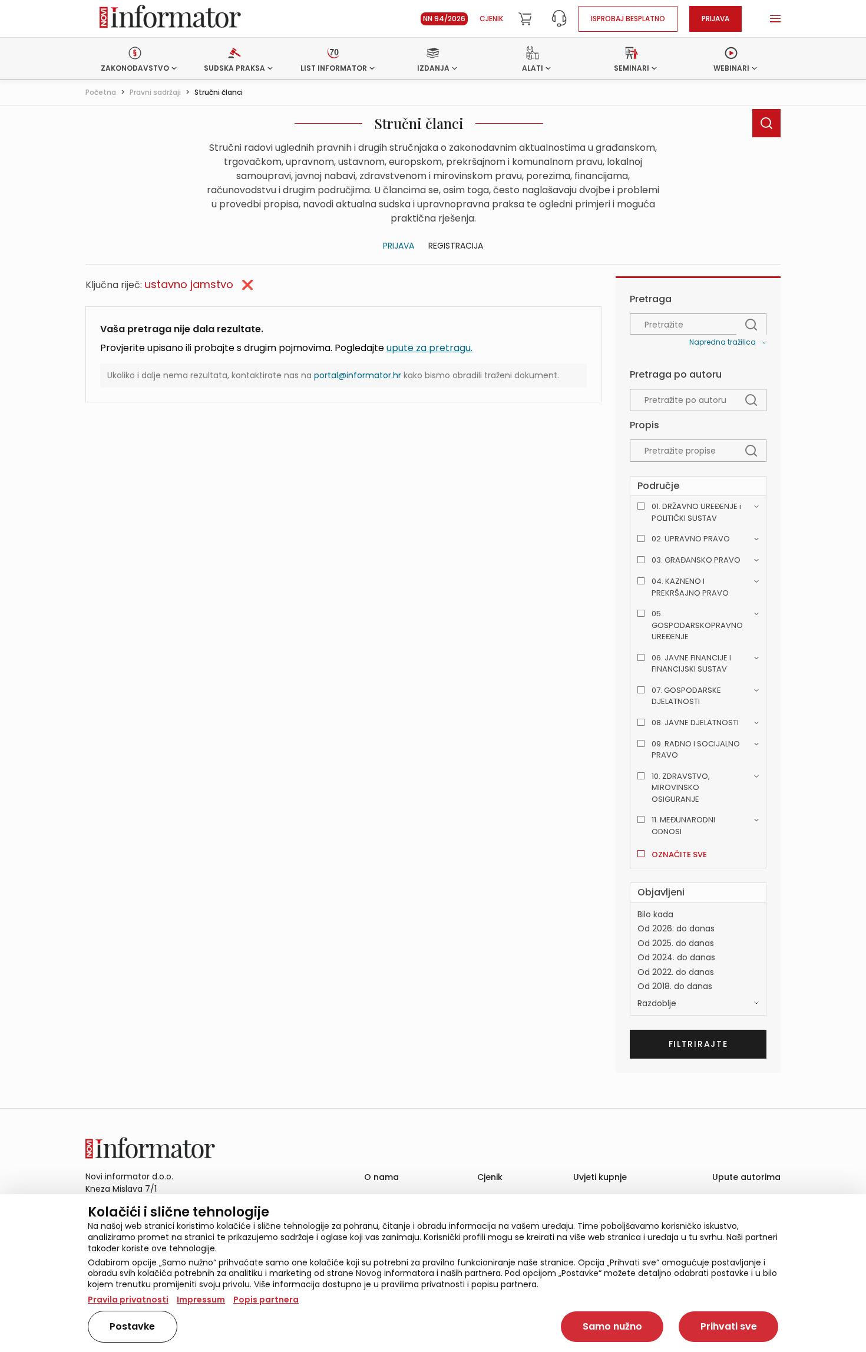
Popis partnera (266, 1299)
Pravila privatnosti (128, 1299)
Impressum (201, 1299)
